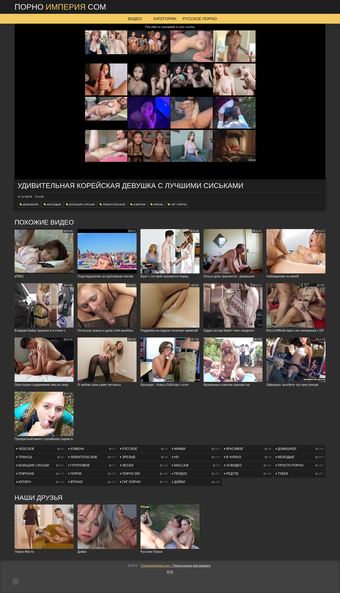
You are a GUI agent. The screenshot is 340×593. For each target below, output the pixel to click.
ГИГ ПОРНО (178, 204)
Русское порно (200, 19)
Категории (164, 19)
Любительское (114, 204)
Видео (135, 19)
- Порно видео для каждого (176, 565)
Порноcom (60, 7)
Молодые (53, 204)
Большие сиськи (81, 204)
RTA (170, 572)
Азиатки (139, 204)
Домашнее (30, 204)
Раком (158, 204)
